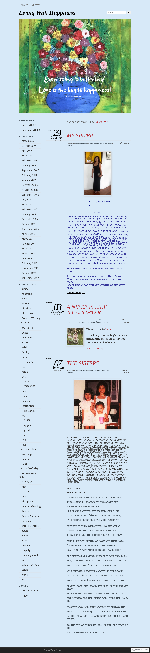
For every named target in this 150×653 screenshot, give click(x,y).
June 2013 (27, 258)
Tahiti (25, 540)
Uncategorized (102, 322)
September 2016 (30, 195)
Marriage (27, 454)
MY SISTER (80, 136)
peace (27, 420)
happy (96, 143)
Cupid (25, 332)
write (25, 579)
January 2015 (29, 243)
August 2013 (28, 253)
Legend (26, 430)
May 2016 (27, 204)
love (102, 143)
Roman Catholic (30, 516)
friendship (71, 322)
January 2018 (29, 165)
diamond (27, 337)
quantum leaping (31, 506)
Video (48, 358)
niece (93, 322)
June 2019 (27, 150)
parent (25, 491)
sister (69, 145)
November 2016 (30, 190)
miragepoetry (81, 143)
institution (28, 406)
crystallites (28, 328)
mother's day (31, 468)
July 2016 (26, 199)
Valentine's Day (30, 565)
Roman (26, 511)
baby (96, 320)
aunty (91, 320)
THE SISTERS (83, 363)
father (25, 357)
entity (25, 342)
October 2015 (29, 224)
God (24, 376)
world (25, 575)
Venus (25, 570)
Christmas (27, 313)
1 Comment (124, 143)
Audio (48, 130)
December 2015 (30, 219)
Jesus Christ (28, 411)
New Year (27, 482)
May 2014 (27, 248)
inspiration (30, 449)
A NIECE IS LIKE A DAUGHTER (87, 310)
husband (26, 401)
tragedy (26, 550)
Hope (24, 396)
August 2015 (28, 234)
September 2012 (30, 278)
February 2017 (29, 175)
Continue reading (76, 292)
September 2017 (30, 170)
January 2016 (29, 214)
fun (24, 367)
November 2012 (30, 268)
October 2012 (29, 273)
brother (26, 303)
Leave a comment (125, 321)
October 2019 (29, 146)
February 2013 (29, 263)
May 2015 (27, 238)
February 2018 (29, 160)
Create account (30, 590)
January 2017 (29, 180)
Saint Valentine (30, 526)
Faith (25, 347)
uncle (25, 560)
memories (108, 143)
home (25, 391)
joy (23, 415)
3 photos (109, 329)
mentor (26, 459)
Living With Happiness (47, 12)
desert (27, 322)
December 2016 (30, 185)
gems (91, 143)
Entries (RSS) (29, 125)
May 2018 (27, 155)
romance (26, 521)
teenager (26, 545)
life (23, 435)
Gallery (49, 302)
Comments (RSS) (31, 130)
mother (26, 464)
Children (103, 320)
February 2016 (29, 209)
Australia (27, 294)
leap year (27, 425)
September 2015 (30, 229)
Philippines (28, 501)
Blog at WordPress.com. (55, 650)
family (91, 370)
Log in (25, 595)
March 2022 (28, 141)
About (24, 5)
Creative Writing (31, 318)
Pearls (25, 496)
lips (24, 440)
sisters (70, 372)
